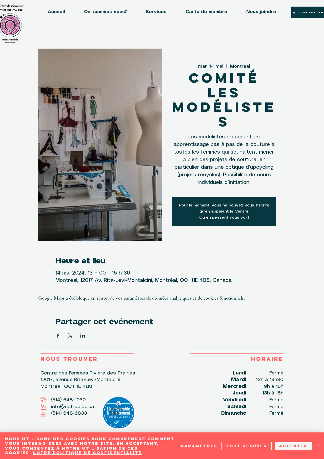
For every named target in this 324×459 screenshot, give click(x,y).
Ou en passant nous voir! (224, 217)
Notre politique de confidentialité (87, 452)
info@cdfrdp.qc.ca (67, 407)
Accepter (293, 445)
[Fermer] (318, 445)
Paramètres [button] (199, 445)
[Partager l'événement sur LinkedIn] (82, 335)
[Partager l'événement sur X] (70, 335)
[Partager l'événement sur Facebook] (57, 335)
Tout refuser (246, 445)
